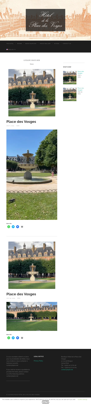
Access (56, 43)
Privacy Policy (38, 361)
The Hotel (10, 43)
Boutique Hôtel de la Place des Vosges (25, 394)
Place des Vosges (21, 121)
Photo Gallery (45, 43)
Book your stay (30, 43)
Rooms (19, 43)
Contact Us (67, 43)
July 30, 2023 (10, 298)
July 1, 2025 (10, 125)
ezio (18, 125)
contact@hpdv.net (67, 369)
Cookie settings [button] (82, 399)
